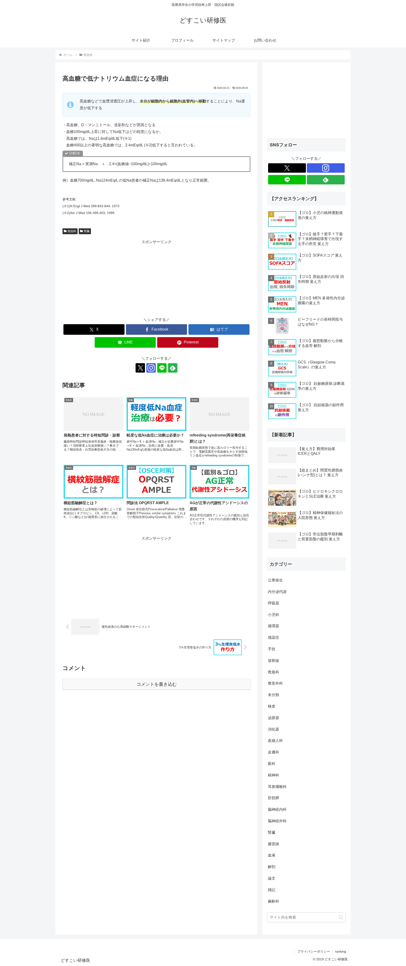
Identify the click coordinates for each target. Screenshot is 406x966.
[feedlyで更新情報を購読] (172, 368)
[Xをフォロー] (140, 368)
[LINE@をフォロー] (162, 368)
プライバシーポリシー (313, 951)
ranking (340, 951)
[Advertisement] (156, 278)
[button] (341, 917)
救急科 (72, 231)
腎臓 (87, 231)
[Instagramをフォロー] (151, 368)
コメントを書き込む (157, 684)
